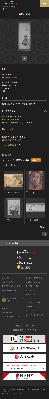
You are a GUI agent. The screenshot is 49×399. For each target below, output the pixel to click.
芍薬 (9, 220)
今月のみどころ (31, 290)
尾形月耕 (5, 82)
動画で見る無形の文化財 (11, 317)
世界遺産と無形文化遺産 (11, 286)
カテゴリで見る (8, 282)
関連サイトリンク (32, 307)
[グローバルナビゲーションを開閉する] (44, 3)
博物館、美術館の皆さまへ (35, 282)
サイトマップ (31, 311)
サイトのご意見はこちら (35, 315)
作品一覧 (5, 278)
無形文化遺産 (7, 312)
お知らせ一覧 (31, 294)
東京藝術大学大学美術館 (11, 123)
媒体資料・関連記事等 (34, 278)
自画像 (32, 193)
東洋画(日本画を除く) (10, 77)
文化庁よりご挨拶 (32, 286)
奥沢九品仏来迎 (13, 193)
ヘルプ (28, 298)
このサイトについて (33, 302)
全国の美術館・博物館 (10, 290)
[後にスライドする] (43, 227)
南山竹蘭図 (34, 220)
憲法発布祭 (6, 117)
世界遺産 (5, 308)
